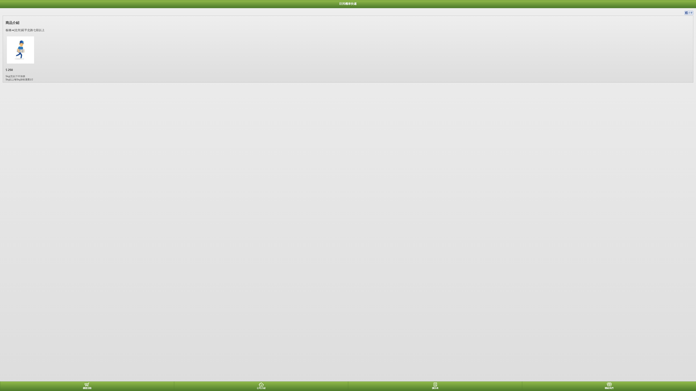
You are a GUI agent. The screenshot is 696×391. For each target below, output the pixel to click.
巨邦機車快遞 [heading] (348, 3)
